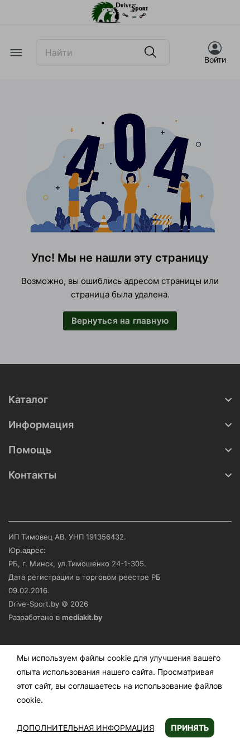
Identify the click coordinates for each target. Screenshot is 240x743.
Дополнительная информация (85, 727)
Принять (190, 727)
